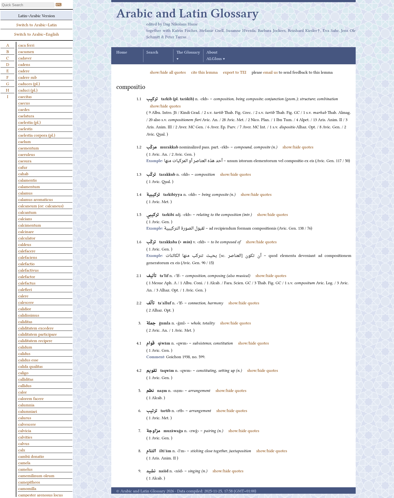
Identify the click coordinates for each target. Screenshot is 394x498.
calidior (24, 308)
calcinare (26, 231)
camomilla (27, 488)
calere (23, 295)
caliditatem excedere (36, 328)
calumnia (26, 404)
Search (152, 52)
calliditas (25, 379)
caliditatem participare (37, 334)
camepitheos (29, 482)
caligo (23, 372)
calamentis (27, 180)
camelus (25, 469)
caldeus (24, 244)
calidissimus (28, 315)
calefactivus (28, 270)
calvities (25, 437)
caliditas (25, 321)
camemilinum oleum (36, 475)
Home (121, 52)
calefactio (26, 263)
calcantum (27, 212)
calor (22, 392)
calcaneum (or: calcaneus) (41, 205)
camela (24, 462)
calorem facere (31, 398)
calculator (26, 238)
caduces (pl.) (29, 83)
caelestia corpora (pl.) (36, 135)
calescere (26, 302)
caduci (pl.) (28, 90)
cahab (23, 173)
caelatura (26, 115)
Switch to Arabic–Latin (36, 24)
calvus (23, 443)
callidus (24, 385)
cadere (23, 70)
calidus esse (28, 359)
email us (270, 72)
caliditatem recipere (35, 340)
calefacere (26, 250)
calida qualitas (30, 366)
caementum (28, 148)
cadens (24, 64)
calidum (25, 347)
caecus (24, 103)
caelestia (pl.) (29, 122)
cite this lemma (204, 72)
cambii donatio (31, 456)
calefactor (26, 276)
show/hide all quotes (168, 72)
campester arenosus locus (40, 494)
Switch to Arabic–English (36, 34)
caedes (23, 109)
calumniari (27, 411)
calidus (24, 353)
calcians (25, 218)
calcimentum (29, 225)
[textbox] (27, 5)
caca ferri (26, 45)
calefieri (25, 289)
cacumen (26, 51)
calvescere (27, 424)
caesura (24, 160)
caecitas (25, 96)
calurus (24, 417)
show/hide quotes (165, 105)
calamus (25, 193)
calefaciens (27, 257)
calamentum (29, 186)
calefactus (26, 283)
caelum (24, 141)
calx (21, 449)
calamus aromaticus (35, 199)
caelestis (25, 128)
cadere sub (27, 77)
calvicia (24, 430)
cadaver (25, 58)
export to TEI (234, 72)
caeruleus (26, 154)
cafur (22, 167)
